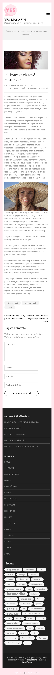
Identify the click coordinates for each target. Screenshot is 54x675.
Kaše (29, 589)
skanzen (19, 618)
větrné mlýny (11, 638)
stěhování (12, 623)
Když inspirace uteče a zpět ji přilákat (21, 447)
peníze (38, 604)
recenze (13, 613)
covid (41, 569)
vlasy (10, 307)
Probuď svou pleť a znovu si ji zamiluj (21, 422)
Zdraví (7, 554)
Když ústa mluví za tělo (15, 441)
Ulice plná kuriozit (12, 428)
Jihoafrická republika (14, 589)
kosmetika (16, 594)
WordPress (27, 662)
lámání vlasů (13, 303)
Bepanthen (13, 569)
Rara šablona (31, 660)
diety (22, 574)
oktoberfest (26, 604)
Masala (39, 599)
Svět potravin (10, 523)
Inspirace (8, 493)
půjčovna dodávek (37, 608)
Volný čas (9, 536)
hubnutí (9, 584)
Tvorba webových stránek (23, 673)
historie (23, 579)
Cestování (9, 468)
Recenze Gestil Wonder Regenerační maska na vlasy (37, 318)
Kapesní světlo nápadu (14, 434)
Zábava (7, 548)
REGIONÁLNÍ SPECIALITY (33, 613)
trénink (40, 628)
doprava (10, 579)
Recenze (8, 517)
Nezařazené (9, 505)
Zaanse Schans (27, 638)
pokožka (12, 608)
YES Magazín (15, 19)
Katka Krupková (18, 85)
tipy (30, 628)
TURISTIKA (10, 633)
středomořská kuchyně (15, 628)
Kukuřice (34, 594)
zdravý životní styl (13, 643)
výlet (34, 633)
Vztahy (7, 542)
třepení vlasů (30, 303)
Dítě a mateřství (11, 474)
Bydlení (7, 462)
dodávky (33, 574)
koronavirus (41, 589)
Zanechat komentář (39, 88)
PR (24, 608)
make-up (26, 599)
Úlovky (7, 529)
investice (22, 584)
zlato (27, 643)
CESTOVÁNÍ (29, 569)
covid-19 (10, 574)
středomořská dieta (31, 623)
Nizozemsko (11, 604)
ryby (8, 618)
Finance (7, 480)
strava (30, 618)
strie (41, 618)
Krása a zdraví (18, 88)
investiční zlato (36, 584)
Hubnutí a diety (11, 486)
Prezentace (9, 511)
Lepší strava (11, 599)
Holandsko (37, 579)
